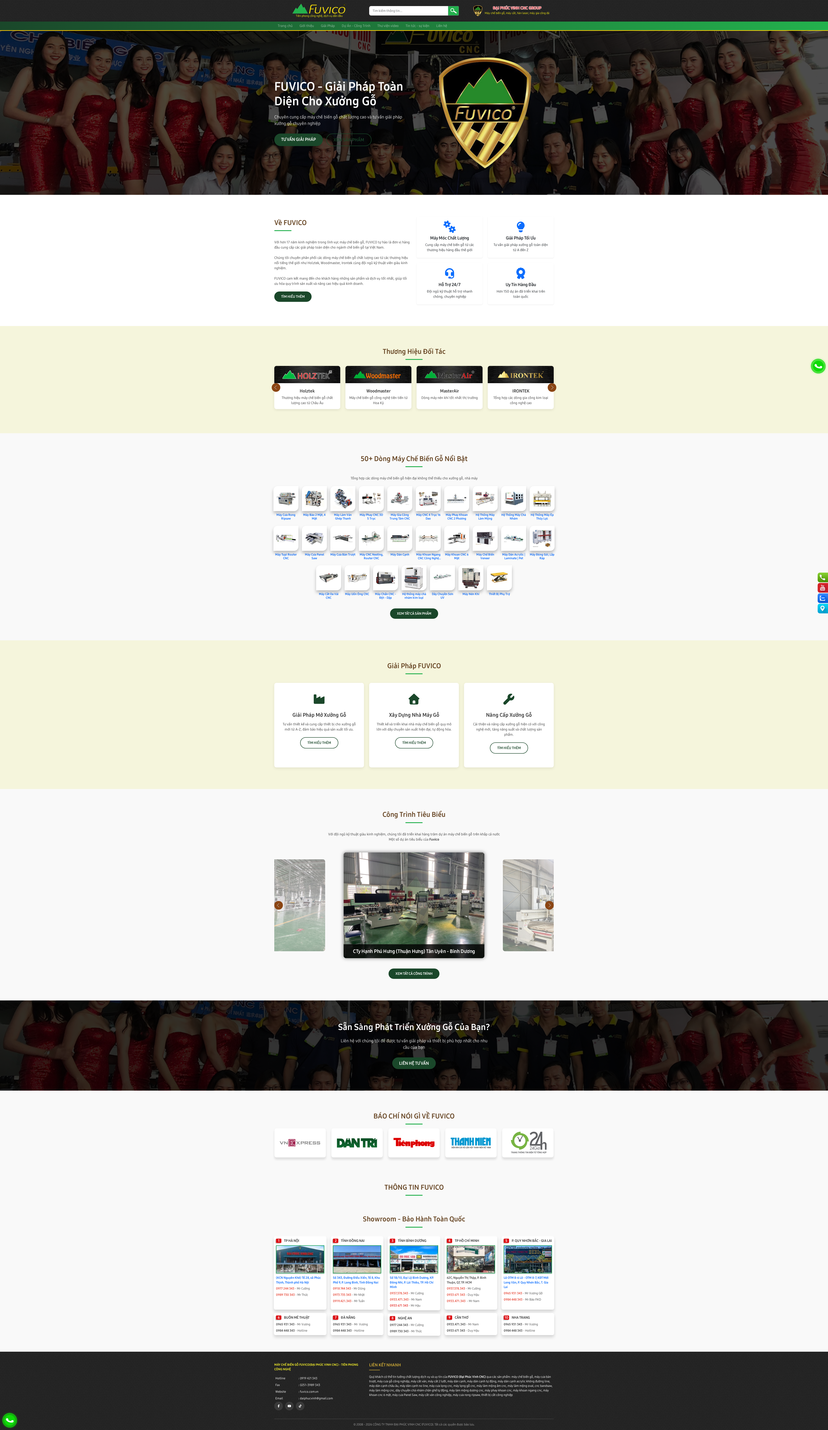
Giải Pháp (328, 26)
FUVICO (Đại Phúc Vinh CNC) (467, 1377)
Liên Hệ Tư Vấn (414, 1063)
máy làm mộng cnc (381, 1390)
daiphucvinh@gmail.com (316, 1398)
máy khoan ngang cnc (527, 1390)
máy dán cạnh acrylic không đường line (523, 1381)
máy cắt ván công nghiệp (435, 1395)
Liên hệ (441, 26)
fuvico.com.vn (309, 1392)
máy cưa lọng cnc (440, 1386)
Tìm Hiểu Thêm (293, 297)
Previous (276, 387)
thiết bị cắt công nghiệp (497, 1395)
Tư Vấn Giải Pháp (298, 139)
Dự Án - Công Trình (356, 26)
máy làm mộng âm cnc (491, 1386)
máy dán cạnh (456, 1381)
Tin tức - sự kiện (417, 26)
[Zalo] (822, 598)
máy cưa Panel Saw (404, 1395)
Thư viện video (388, 26)
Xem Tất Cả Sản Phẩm (414, 613)
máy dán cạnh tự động (481, 1381)
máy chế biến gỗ (522, 1377)
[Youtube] (822, 588)
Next (552, 387)
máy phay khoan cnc (498, 1390)
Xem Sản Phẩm (349, 139)
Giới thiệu (307, 26)
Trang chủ (285, 26)
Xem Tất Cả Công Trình (414, 974)
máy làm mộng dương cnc (466, 1390)
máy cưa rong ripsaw (466, 1395)
